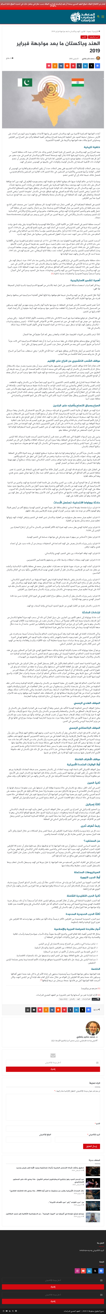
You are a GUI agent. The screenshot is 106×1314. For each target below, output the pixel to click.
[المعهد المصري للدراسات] (82, 17)
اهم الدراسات (86, 999)
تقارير (83, 31)
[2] (99, 995)
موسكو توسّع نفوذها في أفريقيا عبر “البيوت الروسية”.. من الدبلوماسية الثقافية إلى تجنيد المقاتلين (45, 1213)
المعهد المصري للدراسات (72, 1311)
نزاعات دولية (63, 999)
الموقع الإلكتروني (45, 1134)
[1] (52, 274)
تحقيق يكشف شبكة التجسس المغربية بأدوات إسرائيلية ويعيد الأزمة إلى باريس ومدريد (50, 1167)
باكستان (72, 999)
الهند (78, 999)
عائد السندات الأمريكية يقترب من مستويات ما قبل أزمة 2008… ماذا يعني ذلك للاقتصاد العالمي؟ (47, 1190)
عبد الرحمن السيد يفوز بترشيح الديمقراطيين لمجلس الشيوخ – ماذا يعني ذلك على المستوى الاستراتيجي (48, 1181)
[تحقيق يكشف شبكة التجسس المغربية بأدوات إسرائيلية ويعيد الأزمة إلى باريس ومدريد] (93, 1171)
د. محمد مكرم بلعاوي (88, 58)
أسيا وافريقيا (94, 37)
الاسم (97, 1123)
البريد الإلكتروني (93, 1134)
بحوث (89, 31)
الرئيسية (95, 31)
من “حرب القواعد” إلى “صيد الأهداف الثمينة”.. (66, 1202)
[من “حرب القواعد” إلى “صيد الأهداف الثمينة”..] (93, 1206)
